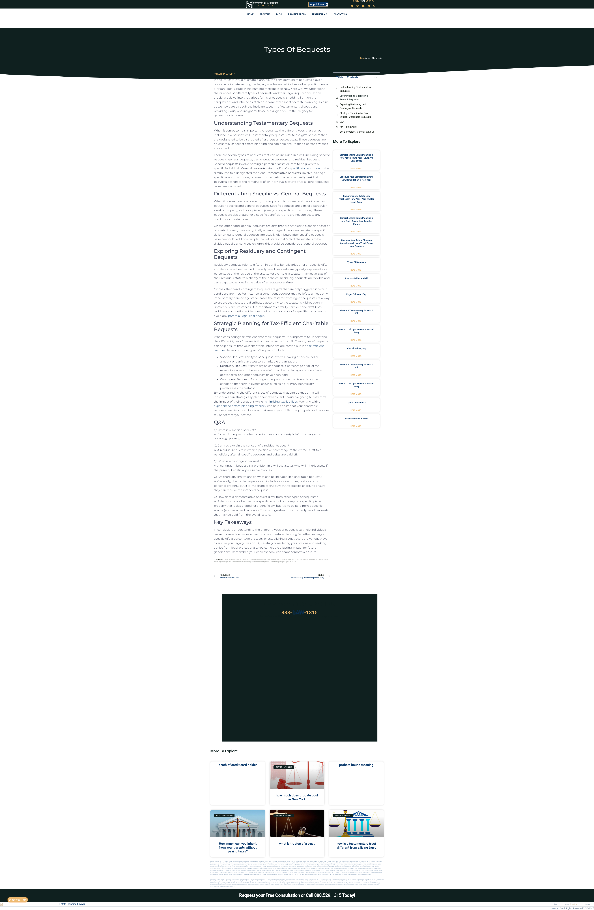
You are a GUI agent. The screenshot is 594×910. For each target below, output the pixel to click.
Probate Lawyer (369, 870)
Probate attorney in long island (245, 884)
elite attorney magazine (363, 865)
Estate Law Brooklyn (283, 879)
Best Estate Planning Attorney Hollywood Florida (310, 863)
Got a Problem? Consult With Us (357, 131)
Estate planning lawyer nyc (253, 883)
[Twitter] (357, 6)
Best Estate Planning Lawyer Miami (267, 863)
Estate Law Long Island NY (260, 879)
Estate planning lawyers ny (268, 883)
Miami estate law (352, 874)
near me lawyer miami (281, 866)
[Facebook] (352, 6)
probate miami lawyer (310, 874)
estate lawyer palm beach (319, 872)
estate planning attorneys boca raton (232, 868)
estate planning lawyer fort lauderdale (337, 872)
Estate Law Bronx (294, 879)
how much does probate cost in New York (297, 797)
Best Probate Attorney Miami (234, 863)
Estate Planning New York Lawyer (219, 861)
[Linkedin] (368, 6)
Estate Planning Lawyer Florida (282, 861)
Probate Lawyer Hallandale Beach (318, 861)
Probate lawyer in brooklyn (306, 884)
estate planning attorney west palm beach (294, 868)
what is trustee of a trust (297, 843)
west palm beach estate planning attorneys (342, 868)
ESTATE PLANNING (224, 74)
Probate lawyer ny (215, 884)
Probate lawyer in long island (322, 884)
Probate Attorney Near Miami (218, 863)
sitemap (555, 908)
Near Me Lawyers (304, 861)
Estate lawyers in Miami (364, 874)
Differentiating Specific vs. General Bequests (354, 97)
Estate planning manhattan (298, 883)
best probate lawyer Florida (285, 872)
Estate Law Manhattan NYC (233, 879)
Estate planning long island (284, 883)
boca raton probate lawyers (258, 870)
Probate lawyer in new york (338, 884)
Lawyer (267, 5)
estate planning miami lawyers (223, 866)
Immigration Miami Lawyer (374, 863)
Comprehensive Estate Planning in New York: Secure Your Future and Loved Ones (356, 158)
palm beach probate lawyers (311, 870)
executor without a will (356, 278)
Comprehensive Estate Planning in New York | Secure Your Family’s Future (356, 221)
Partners (587, 904)
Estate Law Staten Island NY (218, 879)
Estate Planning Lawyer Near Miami (352, 861)
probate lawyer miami (294, 866)
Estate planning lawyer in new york (371, 881)
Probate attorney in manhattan (261, 884)
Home (250, 14)
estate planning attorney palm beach (273, 868)
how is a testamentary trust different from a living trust (356, 845)
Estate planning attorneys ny (234, 881)
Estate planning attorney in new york (333, 879)
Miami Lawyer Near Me (267, 861)
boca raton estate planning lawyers (240, 870)
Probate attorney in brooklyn (228, 884)
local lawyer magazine (325, 865)
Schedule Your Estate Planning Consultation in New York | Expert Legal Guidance (356, 243)
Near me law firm (354, 883)
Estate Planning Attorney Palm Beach (357, 863)
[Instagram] (374, 6)
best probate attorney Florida (253, 872)
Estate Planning (265, 3)
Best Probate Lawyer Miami (249, 863)
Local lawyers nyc (343, 883)
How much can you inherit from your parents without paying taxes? (238, 847)
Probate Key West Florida (259, 865)
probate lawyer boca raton (357, 870)
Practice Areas (297, 14)
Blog (279, 14)
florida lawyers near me (235, 874)
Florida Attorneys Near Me (245, 865)
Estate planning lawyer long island (236, 883)
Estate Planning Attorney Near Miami (372, 861)
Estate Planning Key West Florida (275, 865)
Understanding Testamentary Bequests (355, 89)
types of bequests (356, 262)
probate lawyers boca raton (342, 870)
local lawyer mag (314, 865)
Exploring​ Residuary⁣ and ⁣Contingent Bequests (353, 106)
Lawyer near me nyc (324, 883)
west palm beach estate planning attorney (366, 868)
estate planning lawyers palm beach (341, 866)
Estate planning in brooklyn (249, 881)
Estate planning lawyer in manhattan (352, 881)
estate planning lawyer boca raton (321, 866)
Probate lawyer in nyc (352, 884)
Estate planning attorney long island (370, 879)
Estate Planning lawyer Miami (218, 865)
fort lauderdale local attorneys (250, 874)
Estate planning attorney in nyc (351, 879)
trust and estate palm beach (339, 874)
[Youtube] (363, 6)
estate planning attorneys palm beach (252, 868)
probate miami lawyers (268, 866)
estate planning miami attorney (240, 866)
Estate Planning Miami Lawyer (237, 861)
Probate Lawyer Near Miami (334, 861)
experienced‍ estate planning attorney (240, 406)
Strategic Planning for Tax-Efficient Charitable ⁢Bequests (355, 115)
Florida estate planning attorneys (219, 874)
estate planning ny (317, 879)
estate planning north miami (374, 872)
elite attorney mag (351, 865)
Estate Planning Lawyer (72, 904)
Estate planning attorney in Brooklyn (225, 886)
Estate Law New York (247, 879)
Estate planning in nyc (279, 881)
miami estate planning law (266, 874)
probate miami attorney (255, 866)
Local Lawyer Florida (232, 865)
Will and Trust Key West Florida (293, 865)
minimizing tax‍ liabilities (281, 401)
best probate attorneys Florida (269, 872)
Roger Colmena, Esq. (356, 294)
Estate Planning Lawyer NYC (253, 861)
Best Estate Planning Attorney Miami (287, 863)
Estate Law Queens (273, 879)
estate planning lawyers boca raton (360, 866)
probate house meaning (356, 765)
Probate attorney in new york (278, 884)
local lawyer (305, 865)
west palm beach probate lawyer (275, 870)
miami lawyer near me (297, 874)
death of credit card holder (238, 765)
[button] (375, 77)
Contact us (340, 14)
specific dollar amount (305, 168)
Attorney (571, 904)
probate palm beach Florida (323, 874)
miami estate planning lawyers (282, 874)
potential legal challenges (246, 316)
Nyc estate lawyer (364, 883)
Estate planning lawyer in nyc (218, 883)
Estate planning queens (312, 883)
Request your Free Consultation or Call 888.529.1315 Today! (297, 895)
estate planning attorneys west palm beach (318, 868)
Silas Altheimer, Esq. (356, 348)
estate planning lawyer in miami (357, 872)
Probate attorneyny (375, 883)
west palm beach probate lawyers (293, 870)
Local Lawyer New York (305, 879)
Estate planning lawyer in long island (332, 881)
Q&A (342, 121)
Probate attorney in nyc (292, 884)
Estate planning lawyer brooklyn (293, 881)
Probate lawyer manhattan (365, 884)
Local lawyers (334, 883)
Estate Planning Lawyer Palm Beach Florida (334, 863)
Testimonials (319, 14)
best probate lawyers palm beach (303, 872)
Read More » (356, 168)
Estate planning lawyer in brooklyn (312, 881)
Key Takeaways (348, 126)
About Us (265, 14)
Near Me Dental (295, 861)
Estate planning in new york (264, 881)
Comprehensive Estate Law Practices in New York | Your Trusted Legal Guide (356, 199)
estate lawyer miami (306, 866)
